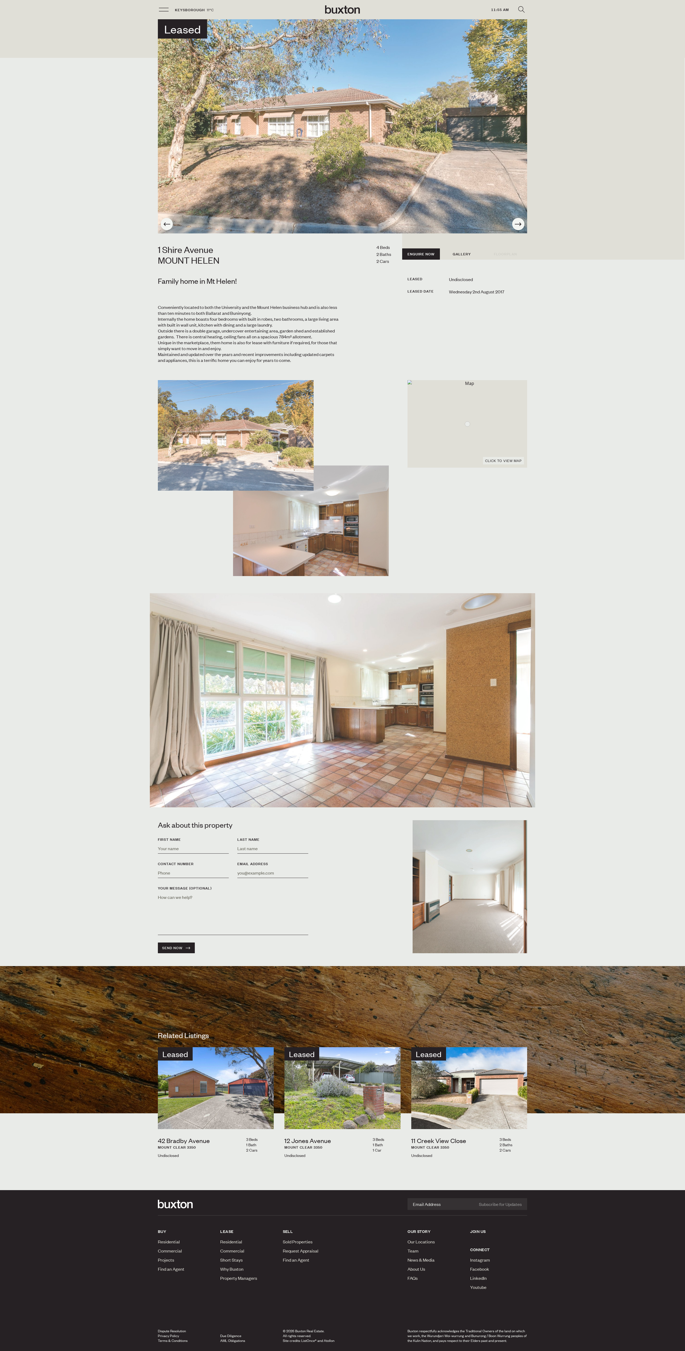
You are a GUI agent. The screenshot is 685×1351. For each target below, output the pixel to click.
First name (169, 839)
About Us (416, 1269)
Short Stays (231, 1260)
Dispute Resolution (172, 1331)
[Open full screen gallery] (342, 126)
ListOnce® (309, 1340)
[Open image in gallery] (311, 521)
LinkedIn (478, 1278)
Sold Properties (298, 1241)
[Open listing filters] (521, 10)
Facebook (479, 1269)
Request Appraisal (300, 1251)
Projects (166, 1260)
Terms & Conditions (173, 1340)
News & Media (421, 1260)
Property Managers (238, 1278)
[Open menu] (164, 10)
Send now (172, 947)
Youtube (478, 1287)
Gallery (462, 254)
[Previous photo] (167, 224)
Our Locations (421, 1241)
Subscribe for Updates (500, 1204)
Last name (248, 839)
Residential (169, 1241)
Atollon (329, 1340)
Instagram (480, 1260)
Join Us (478, 1231)
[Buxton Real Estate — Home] (342, 9)
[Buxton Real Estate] (186, 1204)
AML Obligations (232, 1340)
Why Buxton (231, 1269)
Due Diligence (230, 1335)
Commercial (170, 1251)
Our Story (419, 1231)
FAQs (413, 1278)
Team (413, 1251)
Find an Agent (171, 1269)
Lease (226, 1231)
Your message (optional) (185, 888)
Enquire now (421, 254)
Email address (252, 863)
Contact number (176, 863)
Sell (288, 1231)
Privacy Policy (168, 1335)
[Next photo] (518, 224)
